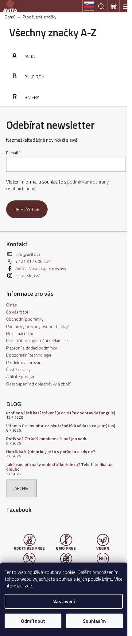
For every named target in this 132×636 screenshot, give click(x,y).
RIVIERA (32, 97)
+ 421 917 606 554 (33, 261)
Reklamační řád (20, 333)
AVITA (30, 56)
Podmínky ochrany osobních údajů (37, 326)
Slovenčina (89, 10)
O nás (11, 305)
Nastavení (63, 601)
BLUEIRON (34, 77)
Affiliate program (21, 376)
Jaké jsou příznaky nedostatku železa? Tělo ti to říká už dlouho (59, 467)
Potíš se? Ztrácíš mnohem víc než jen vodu (46, 438)
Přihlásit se (26, 209)
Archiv (21, 488)
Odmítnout (33, 621)
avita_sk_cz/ (27, 275)
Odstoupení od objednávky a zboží (38, 384)
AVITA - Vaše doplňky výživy (40, 268)
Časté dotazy (18, 369)
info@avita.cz (28, 254)
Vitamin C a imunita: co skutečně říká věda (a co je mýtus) (60, 425)
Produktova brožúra (24, 362)
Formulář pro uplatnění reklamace (37, 340)
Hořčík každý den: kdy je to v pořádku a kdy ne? (50, 451)
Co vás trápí (17, 312)
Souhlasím (94, 621)
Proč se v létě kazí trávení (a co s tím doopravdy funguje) (60, 412)
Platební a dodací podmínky (31, 348)
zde (28, 585)
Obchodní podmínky (25, 319)
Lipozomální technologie (29, 355)
